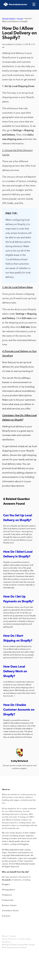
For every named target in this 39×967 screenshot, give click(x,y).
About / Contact (9, 936)
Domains (23, 947)
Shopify (20, 19)
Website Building (8, 19)
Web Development (10, 947)
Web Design (29, 945)
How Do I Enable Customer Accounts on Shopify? (18, 710)
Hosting (20, 945)
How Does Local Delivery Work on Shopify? (15, 671)
